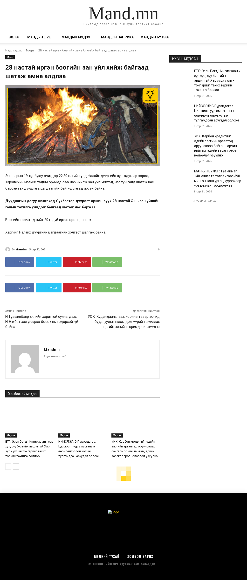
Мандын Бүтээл (155, 37)
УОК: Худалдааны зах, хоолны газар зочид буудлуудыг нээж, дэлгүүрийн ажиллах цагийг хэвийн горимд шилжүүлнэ (124, 321)
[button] (236, 37)
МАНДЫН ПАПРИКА (117, 37)
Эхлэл (15, 37)
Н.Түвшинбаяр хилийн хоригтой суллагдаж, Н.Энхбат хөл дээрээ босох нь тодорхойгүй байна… (41, 321)
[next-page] (16, 466)
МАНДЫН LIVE (39, 37)
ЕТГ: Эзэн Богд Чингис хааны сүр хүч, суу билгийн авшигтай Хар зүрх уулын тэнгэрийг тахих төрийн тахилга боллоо (217, 80)
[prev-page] (8, 466)
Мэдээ (30, 50)
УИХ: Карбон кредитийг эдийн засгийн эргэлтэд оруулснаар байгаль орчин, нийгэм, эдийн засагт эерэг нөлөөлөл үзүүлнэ (216, 145)
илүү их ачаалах (204, 200)
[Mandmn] (8, 249)
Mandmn (21, 249)
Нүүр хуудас (13, 50)
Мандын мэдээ (76, 37)
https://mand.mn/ (55, 356)
